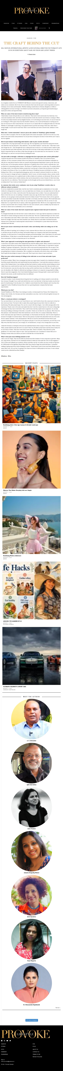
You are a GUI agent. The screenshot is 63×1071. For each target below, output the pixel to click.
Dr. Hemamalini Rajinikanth (31, 1004)
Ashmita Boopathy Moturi (31, 872)
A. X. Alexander (31, 740)
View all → (58, 1007)
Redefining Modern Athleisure (12, 555)
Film (13, 23)
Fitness (19, 23)
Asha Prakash (32, 828)
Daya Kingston (31, 960)
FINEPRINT (45, 23)
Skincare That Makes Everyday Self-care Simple (17, 490)
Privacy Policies (37, 1056)
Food (31, 23)
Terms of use (36, 1054)
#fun (9, 356)
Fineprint (4, 1051)
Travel (15, 28)
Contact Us (36, 1051)
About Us (35, 1049)
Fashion (6, 23)
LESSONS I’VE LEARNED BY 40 (12, 621)
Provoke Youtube (26, 28)
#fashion (4, 356)
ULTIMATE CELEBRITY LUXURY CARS (14, 686)
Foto (38, 23)
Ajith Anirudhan (31, 784)
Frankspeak (55, 23)
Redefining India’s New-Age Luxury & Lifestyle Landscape (20, 425)
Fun (26, 23)
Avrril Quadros (31, 916)
